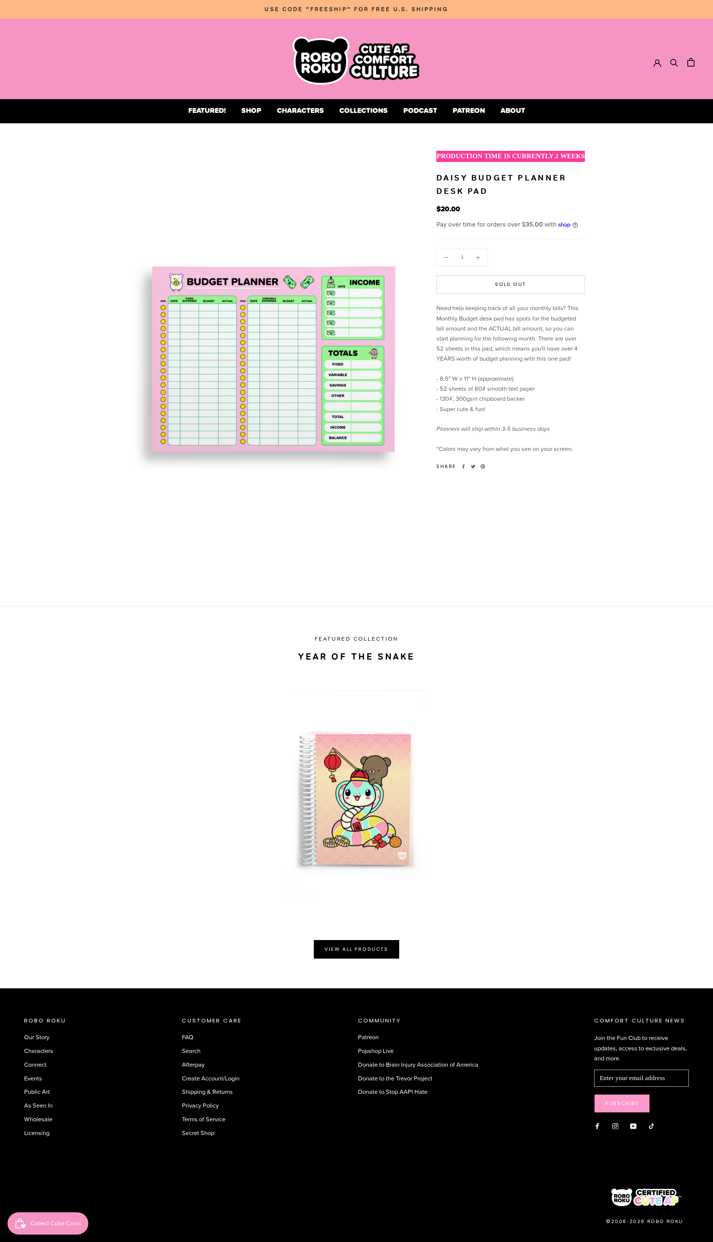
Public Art (37, 1091)
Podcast (420, 110)
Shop (251, 110)
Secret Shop (198, 1132)
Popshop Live (376, 1050)
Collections (363, 110)
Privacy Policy (200, 1105)
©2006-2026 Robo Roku (644, 1221)
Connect (35, 1064)
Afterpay (193, 1064)
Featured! (207, 110)
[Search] (674, 62)
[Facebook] (463, 466)
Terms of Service (203, 1119)
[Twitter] (473, 466)
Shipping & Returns (207, 1091)
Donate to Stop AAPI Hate (392, 1091)
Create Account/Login (211, 1078)
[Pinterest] (483, 466)
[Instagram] (615, 1125)
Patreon (469, 110)
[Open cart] (690, 62)
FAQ (187, 1037)
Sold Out (510, 284)
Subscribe (622, 1103)
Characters (300, 110)
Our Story (36, 1037)
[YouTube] (633, 1125)
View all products (356, 949)
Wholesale (38, 1119)
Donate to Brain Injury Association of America (418, 1064)
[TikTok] (651, 1125)
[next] (689, 791)
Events (33, 1078)
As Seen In (38, 1105)
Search (191, 1050)
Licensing (36, 1132)
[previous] (23, 791)
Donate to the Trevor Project (395, 1078)
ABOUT (513, 110)
